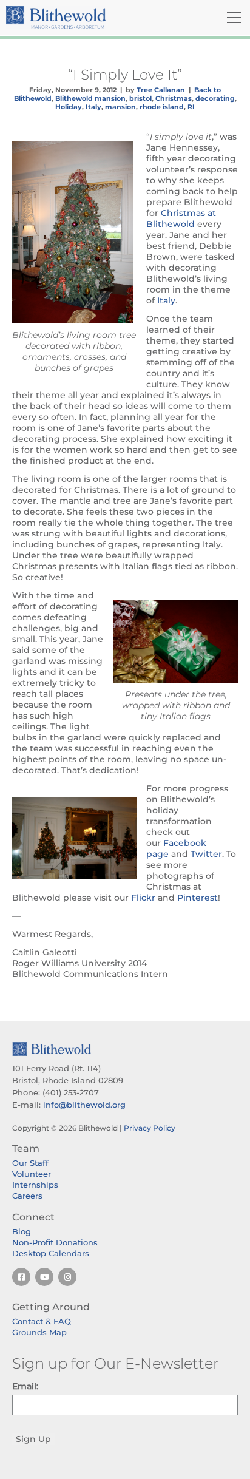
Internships (35, 1185)
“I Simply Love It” (125, 74)
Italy (93, 107)
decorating (215, 98)
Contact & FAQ (41, 1321)
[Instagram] (67, 1277)
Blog (21, 1231)
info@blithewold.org (84, 1104)
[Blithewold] (86, 17)
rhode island (162, 107)
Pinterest (197, 897)
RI (191, 107)
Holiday (68, 107)
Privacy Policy (149, 1127)
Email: (25, 1386)
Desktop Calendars (50, 1253)
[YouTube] (44, 1277)
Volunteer (31, 1174)
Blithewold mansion (90, 98)
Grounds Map (39, 1332)
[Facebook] (21, 1277)
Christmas (173, 98)
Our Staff (30, 1163)
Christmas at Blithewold (181, 218)
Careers (27, 1195)
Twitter (206, 853)
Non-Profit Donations (55, 1242)
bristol (140, 98)
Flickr (143, 897)
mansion (120, 107)
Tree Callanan (161, 90)
